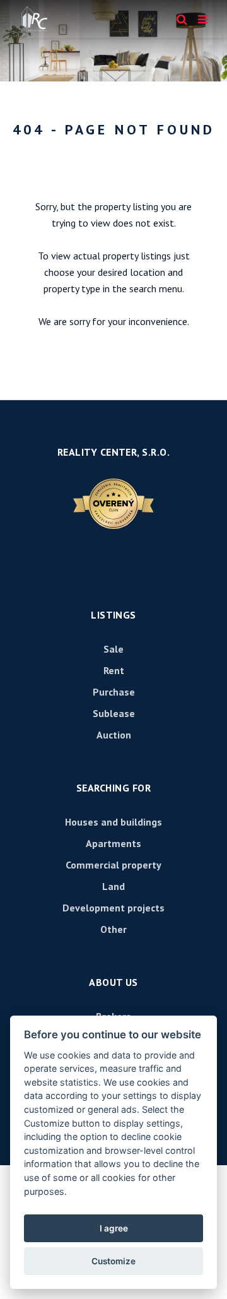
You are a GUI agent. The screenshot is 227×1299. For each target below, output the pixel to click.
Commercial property (113, 864)
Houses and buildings (113, 822)
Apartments (113, 843)
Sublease (114, 713)
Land (113, 886)
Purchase (114, 691)
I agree (114, 1228)
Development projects (113, 907)
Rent (113, 670)
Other (113, 929)
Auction (113, 734)
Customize (113, 1261)
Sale (113, 649)
